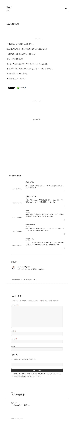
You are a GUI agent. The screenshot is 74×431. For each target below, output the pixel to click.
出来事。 (28, 210)
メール (14, 339)
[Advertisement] (38, 33)
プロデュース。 (30, 239)
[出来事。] (17, 217)
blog (8, 7)
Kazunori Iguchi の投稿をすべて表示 (32, 269)
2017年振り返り (30, 225)
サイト (13, 346)
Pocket (22, 88)
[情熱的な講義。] (17, 189)
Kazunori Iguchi (27, 279)
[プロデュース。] (17, 246)
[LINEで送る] (18, 88)
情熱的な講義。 (30, 182)
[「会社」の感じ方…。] (17, 203)
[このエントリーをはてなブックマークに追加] (25, 87)
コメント (14, 305)
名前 (13, 331)
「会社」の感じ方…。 (32, 196)
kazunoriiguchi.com (19, 418)
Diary (36, 279)
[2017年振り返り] (17, 231)
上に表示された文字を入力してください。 (23, 359)
